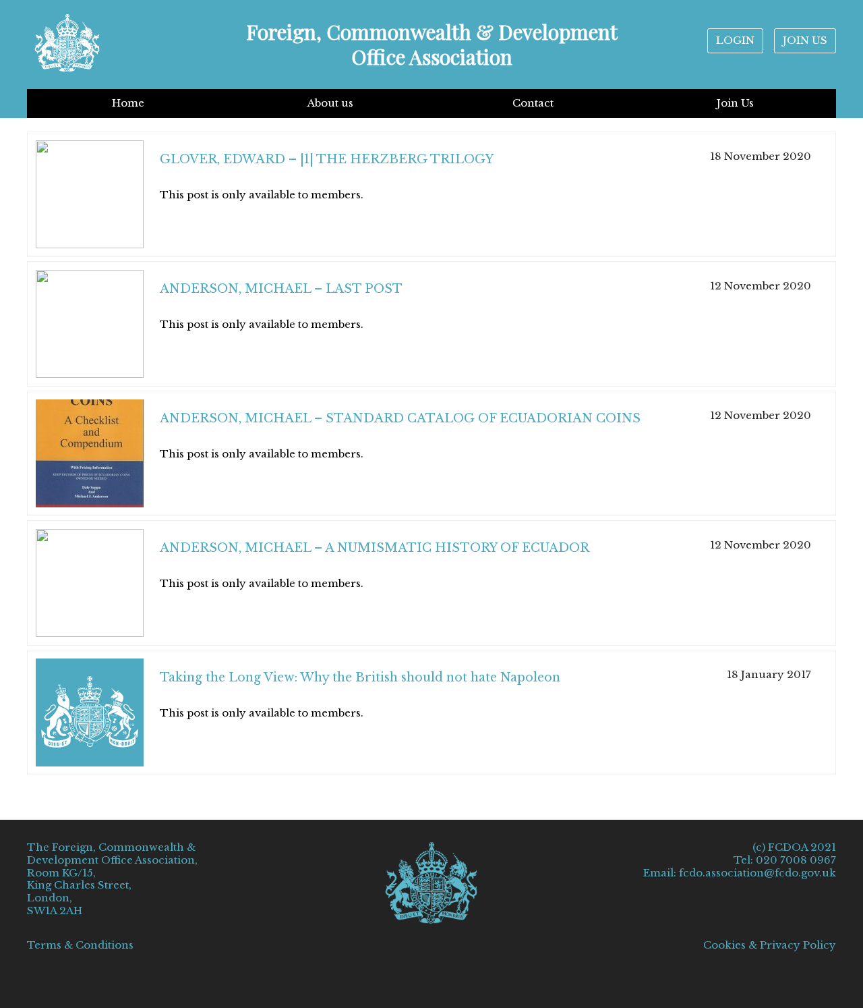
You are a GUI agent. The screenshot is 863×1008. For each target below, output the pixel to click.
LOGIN (735, 40)
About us (330, 102)
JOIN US (805, 40)
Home (128, 102)
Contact (533, 102)
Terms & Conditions (80, 945)
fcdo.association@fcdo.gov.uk (757, 872)
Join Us (735, 102)
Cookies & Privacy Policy (769, 945)
